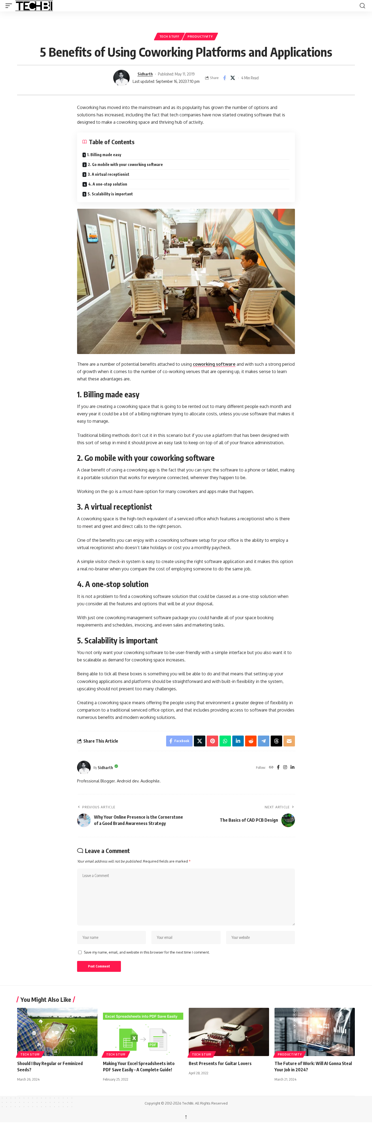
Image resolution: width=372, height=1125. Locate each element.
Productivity (200, 36)
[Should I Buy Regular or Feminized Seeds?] (57, 1032)
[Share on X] (233, 78)
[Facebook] (278, 768)
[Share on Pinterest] (212, 741)
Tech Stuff (169, 36)
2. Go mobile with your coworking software (125, 164)
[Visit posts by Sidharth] (121, 78)
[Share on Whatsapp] (225, 741)
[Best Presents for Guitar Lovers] (229, 1032)
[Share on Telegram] (263, 741)
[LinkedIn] (292, 768)
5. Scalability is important (110, 194)
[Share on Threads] (276, 741)
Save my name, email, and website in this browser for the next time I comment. (147, 952)
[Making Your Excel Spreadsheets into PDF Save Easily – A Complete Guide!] (143, 1032)
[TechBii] (53, 5)
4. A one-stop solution (107, 184)
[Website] (271, 768)
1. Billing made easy (104, 154)
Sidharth (145, 73)
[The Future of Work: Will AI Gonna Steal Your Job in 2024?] (315, 1032)
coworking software (214, 364)
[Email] (289, 741)
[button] (10, 5)
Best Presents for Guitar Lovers (220, 1063)
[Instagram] (285, 768)
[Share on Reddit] (251, 741)
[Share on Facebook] (224, 78)
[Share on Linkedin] (238, 741)
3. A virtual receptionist (108, 174)
